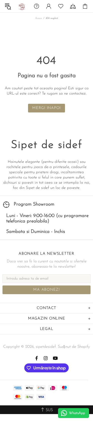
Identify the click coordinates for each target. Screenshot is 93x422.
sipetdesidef (21, 6)
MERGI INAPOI (46, 108)
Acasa (38, 18)
